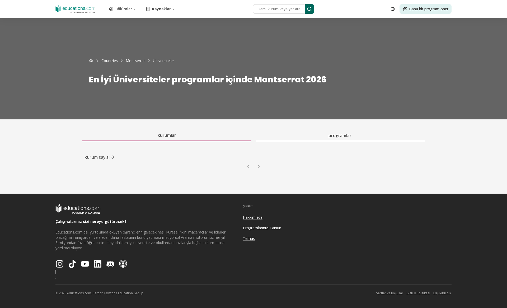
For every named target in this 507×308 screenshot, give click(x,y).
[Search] (309, 9)
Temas (249, 238)
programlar (339, 135)
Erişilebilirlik (442, 293)
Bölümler (123, 8)
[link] (163, 60)
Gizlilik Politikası (418, 293)
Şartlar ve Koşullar (389, 293)
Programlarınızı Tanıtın (262, 227)
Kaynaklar (161, 8)
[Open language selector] (392, 9)
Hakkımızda (252, 217)
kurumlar (167, 135)
